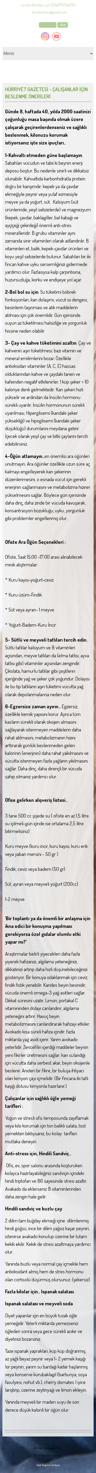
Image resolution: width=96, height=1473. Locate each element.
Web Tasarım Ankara (48, 1465)
